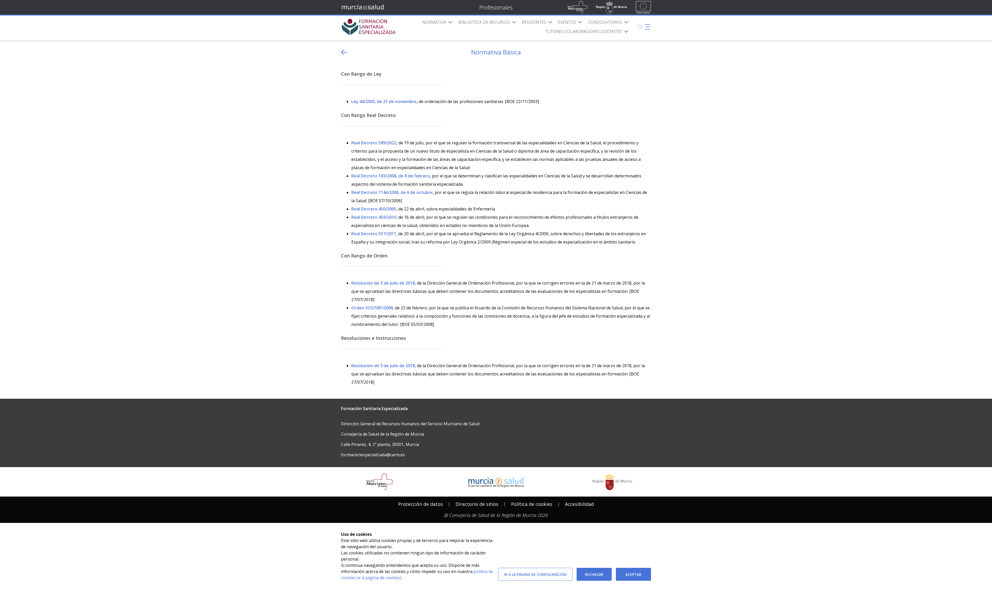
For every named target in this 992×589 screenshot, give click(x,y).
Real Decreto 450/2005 (373, 209)
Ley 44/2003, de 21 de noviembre (384, 101)
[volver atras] (344, 52)
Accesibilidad (579, 504)
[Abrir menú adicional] (647, 26)
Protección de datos (420, 504)
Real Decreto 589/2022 (373, 143)
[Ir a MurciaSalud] (363, 7)
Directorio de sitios (476, 504)
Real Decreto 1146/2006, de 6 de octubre (392, 192)
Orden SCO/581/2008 (372, 308)
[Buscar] (640, 26)
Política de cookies (531, 504)
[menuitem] (437, 22)
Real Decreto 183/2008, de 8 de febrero (390, 176)
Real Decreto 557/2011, (374, 234)
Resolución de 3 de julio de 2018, (383, 283)
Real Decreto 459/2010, (374, 217)
